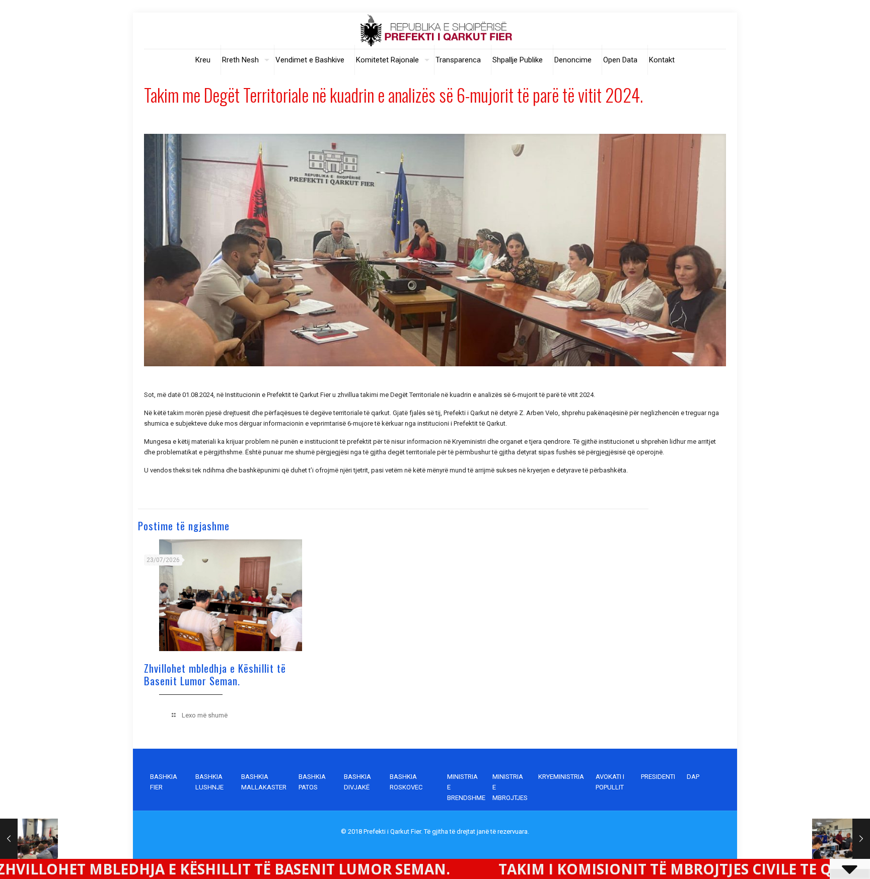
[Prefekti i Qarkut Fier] (435, 31)
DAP (693, 776)
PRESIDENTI (658, 776)
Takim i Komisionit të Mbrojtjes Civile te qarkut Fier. (593, 868)
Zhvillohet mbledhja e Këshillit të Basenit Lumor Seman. (215, 674)
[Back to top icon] (821, 858)
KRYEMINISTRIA (561, 776)
